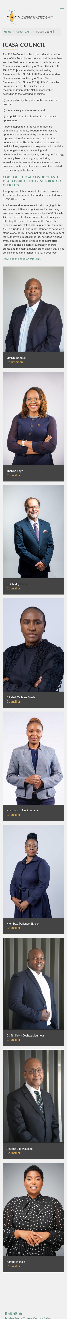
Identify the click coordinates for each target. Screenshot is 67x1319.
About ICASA (23, 31)
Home (7, 31)
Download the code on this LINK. (22, 258)
